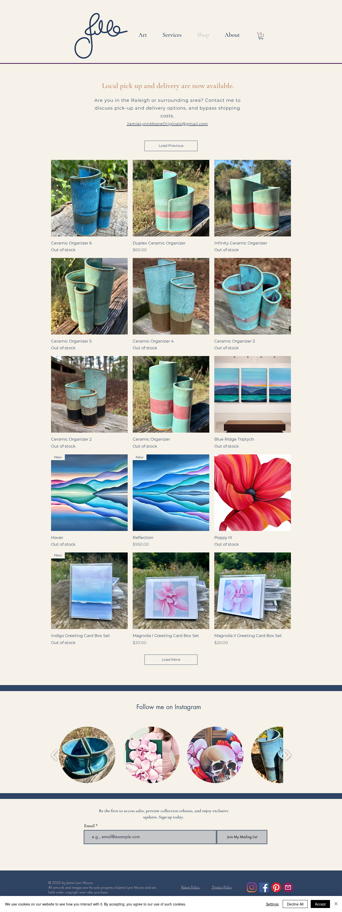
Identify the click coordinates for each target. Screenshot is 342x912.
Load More (171, 659)
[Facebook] (264, 887)
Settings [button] (272, 903)
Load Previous (171, 145)
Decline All (295, 903)
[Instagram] (252, 887)
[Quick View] (89, 198)
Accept (320, 903)
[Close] (336, 904)
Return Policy (190, 887)
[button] (261, 36)
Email (89, 825)
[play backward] (54, 755)
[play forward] (287, 755)
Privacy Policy (221, 887)
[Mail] (288, 887)
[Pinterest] (276, 887)
